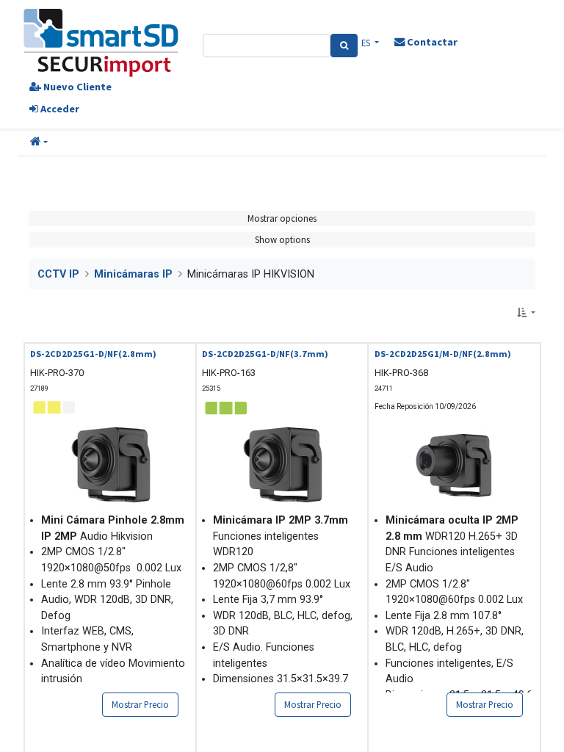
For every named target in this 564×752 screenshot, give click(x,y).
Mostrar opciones (282, 218)
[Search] (344, 45)
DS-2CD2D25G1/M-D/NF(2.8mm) (443, 353)
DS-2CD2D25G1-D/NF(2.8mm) (93, 353)
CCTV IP (58, 274)
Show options (282, 239)
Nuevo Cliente (76, 86)
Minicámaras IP (133, 274)
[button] (39, 142)
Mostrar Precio (140, 704)
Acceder (58, 108)
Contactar (431, 41)
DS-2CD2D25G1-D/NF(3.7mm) (265, 353)
